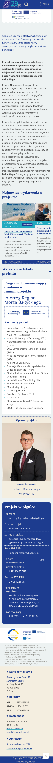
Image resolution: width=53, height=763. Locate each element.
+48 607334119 (26, 493)
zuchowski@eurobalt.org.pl (26, 489)
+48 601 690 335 (15, 728)
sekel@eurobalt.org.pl (18, 732)
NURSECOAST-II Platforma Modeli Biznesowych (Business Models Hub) (18, 234)
